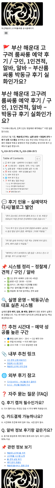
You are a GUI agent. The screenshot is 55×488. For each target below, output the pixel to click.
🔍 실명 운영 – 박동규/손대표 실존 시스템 (21, 168)
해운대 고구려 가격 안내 (17, 366)
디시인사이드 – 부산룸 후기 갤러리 (21, 381)
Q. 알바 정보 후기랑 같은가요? (18, 189)
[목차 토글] (36, 158)
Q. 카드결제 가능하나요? (17, 186)
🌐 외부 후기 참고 (12, 177)
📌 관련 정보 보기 (14, 191)
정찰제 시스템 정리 (15, 363)
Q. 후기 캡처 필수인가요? (17, 183)
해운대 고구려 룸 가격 (16, 452)
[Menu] (6, 33)
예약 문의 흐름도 (14, 462)
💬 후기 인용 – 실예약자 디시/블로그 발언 (21, 162)
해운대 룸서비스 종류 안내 (18, 465)
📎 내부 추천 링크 (12, 174)
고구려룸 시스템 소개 (16, 456)
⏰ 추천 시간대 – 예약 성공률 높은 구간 (20, 171)
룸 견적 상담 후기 (14, 459)
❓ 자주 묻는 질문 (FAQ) (14, 180)
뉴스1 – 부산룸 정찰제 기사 (18, 384)
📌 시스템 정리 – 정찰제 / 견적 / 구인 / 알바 (22, 165)
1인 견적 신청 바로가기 (16, 360)
